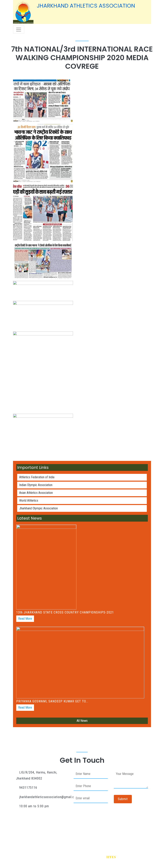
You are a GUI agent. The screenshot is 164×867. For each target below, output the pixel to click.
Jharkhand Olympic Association (38, 508)
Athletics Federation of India (36, 477)
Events (65, 833)
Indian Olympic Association (35, 485)
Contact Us (137, 833)
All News (82, 721)
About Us (43, 833)
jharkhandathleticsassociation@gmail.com (49, 797)
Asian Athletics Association (36, 493)
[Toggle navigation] (18, 30)
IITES (111, 857)
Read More (25, 618)
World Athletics (28, 500)
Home (22, 833)
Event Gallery (108, 833)
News (84, 833)
